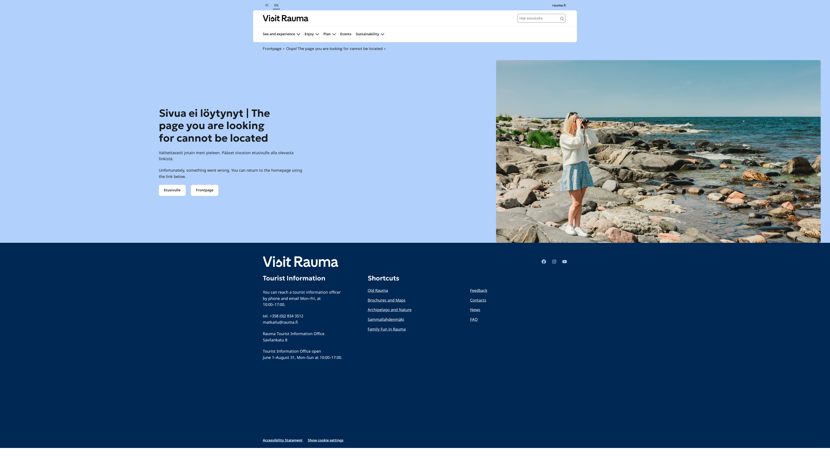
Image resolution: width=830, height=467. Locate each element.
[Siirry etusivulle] (285, 18)
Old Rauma (378, 290)
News (475, 309)
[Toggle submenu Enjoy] (317, 34)
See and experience (279, 34)
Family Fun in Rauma (387, 329)
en (276, 5)
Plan (327, 34)
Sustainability (367, 34)
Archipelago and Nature (390, 309)
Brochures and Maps (386, 300)
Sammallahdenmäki (386, 319)
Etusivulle (172, 190)
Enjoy (309, 34)
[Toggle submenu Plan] (334, 34)
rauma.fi (559, 5)
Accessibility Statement (283, 440)
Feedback (478, 290)
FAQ (474, 319)
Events (345, 34)
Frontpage (272, 48)
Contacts (478, 300)
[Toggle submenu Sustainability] (382, 34)
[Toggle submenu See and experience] (298, 34)
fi (266, 5)
